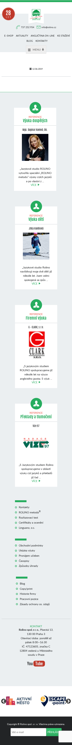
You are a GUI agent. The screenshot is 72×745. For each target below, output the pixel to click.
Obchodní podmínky (31, 545)
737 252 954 (28, 27)
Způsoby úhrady (28, 566)
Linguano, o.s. (27, 528)
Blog (29, 41)
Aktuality (22, 35)
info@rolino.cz (48, 27)
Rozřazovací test (28, 517)
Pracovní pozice (29, 599)
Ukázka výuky (27, 550)
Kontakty (41, 41)
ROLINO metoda (30, 512)
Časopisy (24, 561)
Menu (36, 49)
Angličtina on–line (43, 35)
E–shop (8, 35)
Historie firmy (28, 593)
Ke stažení (63, 35)
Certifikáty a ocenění (31, 522)
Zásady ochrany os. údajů (35, 604)
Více (33, 185)
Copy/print (26, 588)
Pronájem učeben (29, 555)
